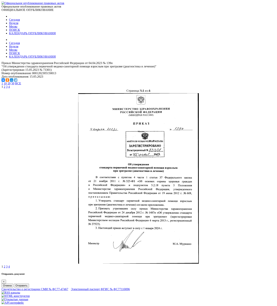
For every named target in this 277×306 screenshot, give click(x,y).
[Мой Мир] (11, 80)
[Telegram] (15, 80)
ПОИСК (14, 29)
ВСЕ (18, 83)
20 (9, 83)
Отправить (21, 285)
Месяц (13, 26)
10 (5, 83)
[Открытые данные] (15, 299)
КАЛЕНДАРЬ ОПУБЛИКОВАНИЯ (32, 33)
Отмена (7, 285)
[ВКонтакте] (3, 80)
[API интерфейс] (13, 302)
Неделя (13, 23)
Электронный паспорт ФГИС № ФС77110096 (100, 289)
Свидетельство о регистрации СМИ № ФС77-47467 (35, 289)
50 (12, 83)
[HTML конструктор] (16, 296)
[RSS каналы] (11, 292)
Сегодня (14, 19)
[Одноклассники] (7, 80)
